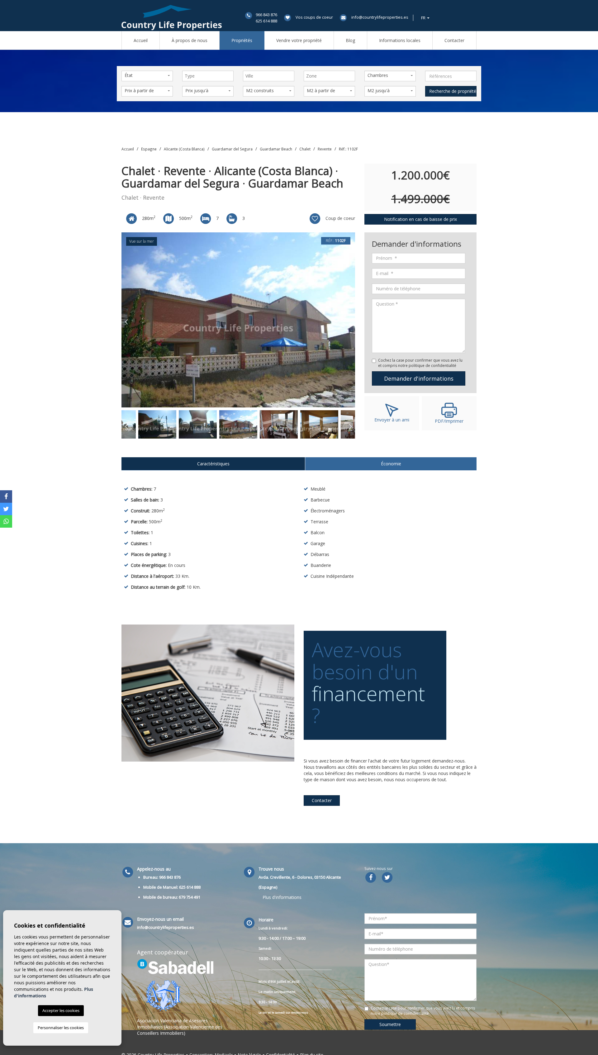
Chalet (305, 148)
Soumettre (390, 1024)
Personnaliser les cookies (61, 1027)
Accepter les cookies (60, 1010)
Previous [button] (126, 320)
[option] (238, 320)
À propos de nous (189, 40)
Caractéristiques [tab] (213, 464)
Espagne (149, 148)
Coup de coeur (339, 218)
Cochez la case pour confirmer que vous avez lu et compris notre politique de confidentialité (420, 363)
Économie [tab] (391, 464)
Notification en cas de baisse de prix (420, 219)
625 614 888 (266, 21)
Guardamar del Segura (232, 148)
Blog (350, 40)
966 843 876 (266, 14)
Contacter (454, 40)
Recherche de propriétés (453, 91)
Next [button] (350, 320)
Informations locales (399, 40)
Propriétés (241, 40)
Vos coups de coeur (314, 17)
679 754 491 (189, 897)
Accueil (141, 40)
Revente (325, 148)
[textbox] (209, 76)
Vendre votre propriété (299, 40)
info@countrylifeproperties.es (379, 17)
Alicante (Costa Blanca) (184, 148)
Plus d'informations (282, 897)
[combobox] (208, 76)
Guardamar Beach (276, 148)
